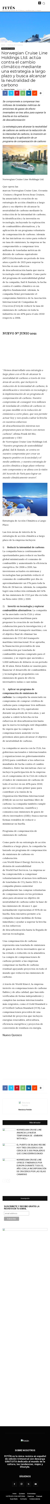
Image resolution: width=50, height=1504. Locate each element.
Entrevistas (31, 1493)
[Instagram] (21, 1484)
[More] (40, 93)
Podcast (39, 1496)
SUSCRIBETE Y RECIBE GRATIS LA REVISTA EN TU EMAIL (21, 1207)
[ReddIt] (34, 93)
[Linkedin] (28, 93)
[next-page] (8, 1180)
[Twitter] (11, 93)
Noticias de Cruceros (15, 45)
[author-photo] (25, 1105)
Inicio (3, 45)
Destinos (31, 1496)
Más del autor (35, 1122)
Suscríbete (14, 1499)
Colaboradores (34, 1499)
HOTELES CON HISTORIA (15, 1496)
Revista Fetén (9, 89)
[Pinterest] (16, 93)
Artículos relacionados (18, 1122)
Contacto (23, 1499)
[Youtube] (35, 1484)
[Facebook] (5, 93)
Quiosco (22, 1493)
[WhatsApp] (22, 93)
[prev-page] (4, 1180)
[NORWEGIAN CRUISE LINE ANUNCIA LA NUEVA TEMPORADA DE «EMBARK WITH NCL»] (9, 1132)
